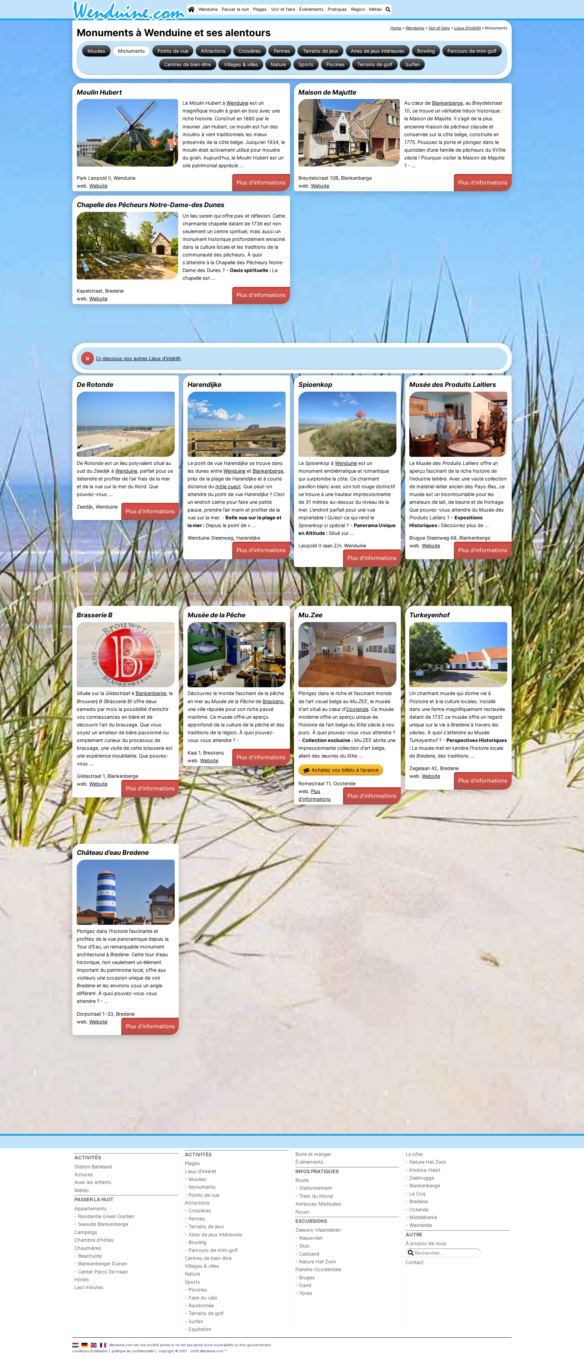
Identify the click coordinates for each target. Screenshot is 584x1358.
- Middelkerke (421, 1217)
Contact (414, 1262)
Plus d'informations (261, 182)
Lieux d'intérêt (200, 1171)
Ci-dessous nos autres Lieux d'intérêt (138, 358)
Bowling (426, 51)
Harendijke (204, 384)
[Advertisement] (275, 323)
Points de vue (172, 51)
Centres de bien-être (187, 64)
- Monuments (200, 1187)
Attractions (213, 51)
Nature (278, 64)
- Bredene (417, 1201)
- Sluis (302, 1246)
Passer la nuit (235, 9)
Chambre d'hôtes (94, 1240)
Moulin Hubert (99, 92)
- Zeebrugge (420, 1178)
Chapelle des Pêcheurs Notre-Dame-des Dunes (150, 205)
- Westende (419, 1225)
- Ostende (417, 1209)
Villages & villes (241, 64)
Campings (85, 1232)
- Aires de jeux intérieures (213, 1234)
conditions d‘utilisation (90, 1351)
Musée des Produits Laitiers (452, 384)
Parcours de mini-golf (471, 51)
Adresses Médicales (318, 1204)
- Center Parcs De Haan (101, 1272)
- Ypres (303, 1293)
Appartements (90, 1208)
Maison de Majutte (327, 92)
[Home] (191, 9)
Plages (260, 9)
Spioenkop (315, 384)
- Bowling (195, 1242)
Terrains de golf (374, 64)
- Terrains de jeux (204, 1226)
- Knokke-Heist (423, 1170)
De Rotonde (95, 384)
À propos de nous (426, 1243)
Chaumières (87, 1248)
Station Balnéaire (93, 1166)
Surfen (412, 64)
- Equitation (198, 1329)
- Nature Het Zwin (315, 1261)
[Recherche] (388, 9)
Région (358, 9)
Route (302, 1180)
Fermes (282, 51)
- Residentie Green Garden (104, 1216)
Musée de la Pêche (216, 615)
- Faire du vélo (201, 1298)
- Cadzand (307, 1254)
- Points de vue (202, 1195)
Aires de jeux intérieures (378, 51)
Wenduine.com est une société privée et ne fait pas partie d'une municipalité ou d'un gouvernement (190, 1345)
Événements (311, 9)
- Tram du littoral (314, 1196)
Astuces (83, 1174)
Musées (96, 51)
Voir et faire (283, 9)
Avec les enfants (93, 1182)
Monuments (131, 51)
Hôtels (81, 1279)
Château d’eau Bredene (113, 852)
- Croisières (198, 1210)
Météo (375, 9)
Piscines (335, 64)
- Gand (303, 1285)
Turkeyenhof (429, 615)
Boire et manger (313, 1154)
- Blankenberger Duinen (100, 1263)
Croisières (249, 51)
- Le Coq (415, 1193)
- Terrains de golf (204, 1313)
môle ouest (228, 486)
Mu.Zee (310, 615)
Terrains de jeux (320, 51)
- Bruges (305, 1277)
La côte (414, 1154)
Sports (306, 64)
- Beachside (88, 1256)
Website (98, 186)
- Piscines (196, 1289)
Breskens (273, 701)
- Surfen (194, 1321)
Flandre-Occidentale (318, 1269)
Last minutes (88, 1287)
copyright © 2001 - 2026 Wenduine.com (191, 1351)
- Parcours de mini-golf (211, 1250)
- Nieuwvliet (308, 1238)
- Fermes (195, 1218)
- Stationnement (313, 1188)
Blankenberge (447, 103)
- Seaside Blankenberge (101, 1224)
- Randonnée (199, 1305)
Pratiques (337, 9)
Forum (302, 1212)
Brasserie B (95, 615)
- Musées (195, 1179)
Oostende (357, 709)
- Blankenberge (423, 1185)
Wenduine (208, 9)
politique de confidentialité (133, 1351)
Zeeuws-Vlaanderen (318, 1230)
